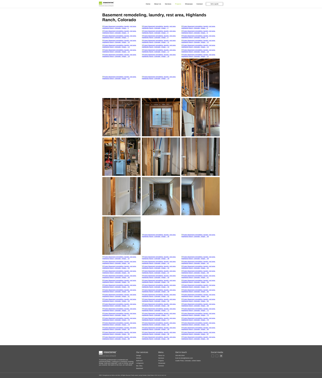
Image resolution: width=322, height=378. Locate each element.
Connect (199, 4)
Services (168, 4)
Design (138, 355)
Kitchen (138, 358)
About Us (157, 4)
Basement (139, 368)
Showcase (189, 4)
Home (148, 4)
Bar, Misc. (139, 366)
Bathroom (139, 361)
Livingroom (140, 363)
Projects (178, 4)
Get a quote (214, 4)
